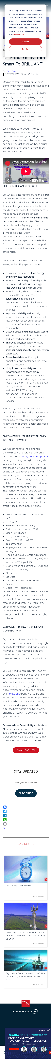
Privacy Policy (18, 34)
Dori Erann (12, 71)
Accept (25, 41)
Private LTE (14, 693)
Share (6, 828)
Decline (25, 49)
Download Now (25, 750)
